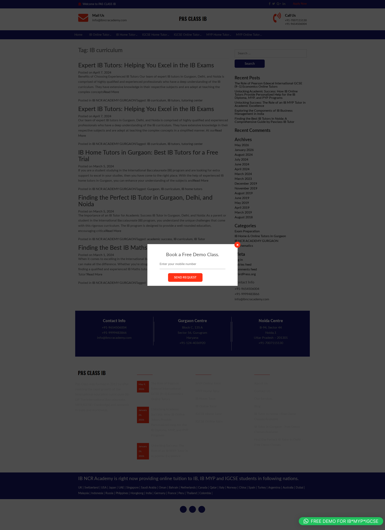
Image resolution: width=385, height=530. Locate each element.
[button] (341, 521)
